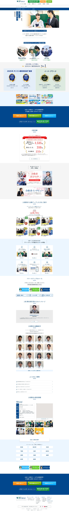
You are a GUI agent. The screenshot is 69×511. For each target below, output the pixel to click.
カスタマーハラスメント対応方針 (44, 508)
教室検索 (48, 3)
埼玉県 (47, 447)
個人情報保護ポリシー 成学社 (36, 508)
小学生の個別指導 (38, 498)
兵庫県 (21, 455)
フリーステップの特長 (23, 3)
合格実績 (44, 3)
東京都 (21, 447)
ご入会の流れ (39, 3)
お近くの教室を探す (47, 295)
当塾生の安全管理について (28, 508)
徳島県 (34, 459)
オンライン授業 (37, 501)
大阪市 (34, 451)
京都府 (34, 455)
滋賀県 (47, 455)
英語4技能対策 (37, 502)
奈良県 (21, 459)
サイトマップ (23, 508)
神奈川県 (34, 447)
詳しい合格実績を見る (34, 158)
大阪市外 (47, 451)
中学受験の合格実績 (44, 498)
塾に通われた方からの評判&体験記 (44, 501)
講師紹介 (22, 295)
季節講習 (37, 503)
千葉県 (21, 451)
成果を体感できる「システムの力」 (31, 498)
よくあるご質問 (34, 295)
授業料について (34, 3)
